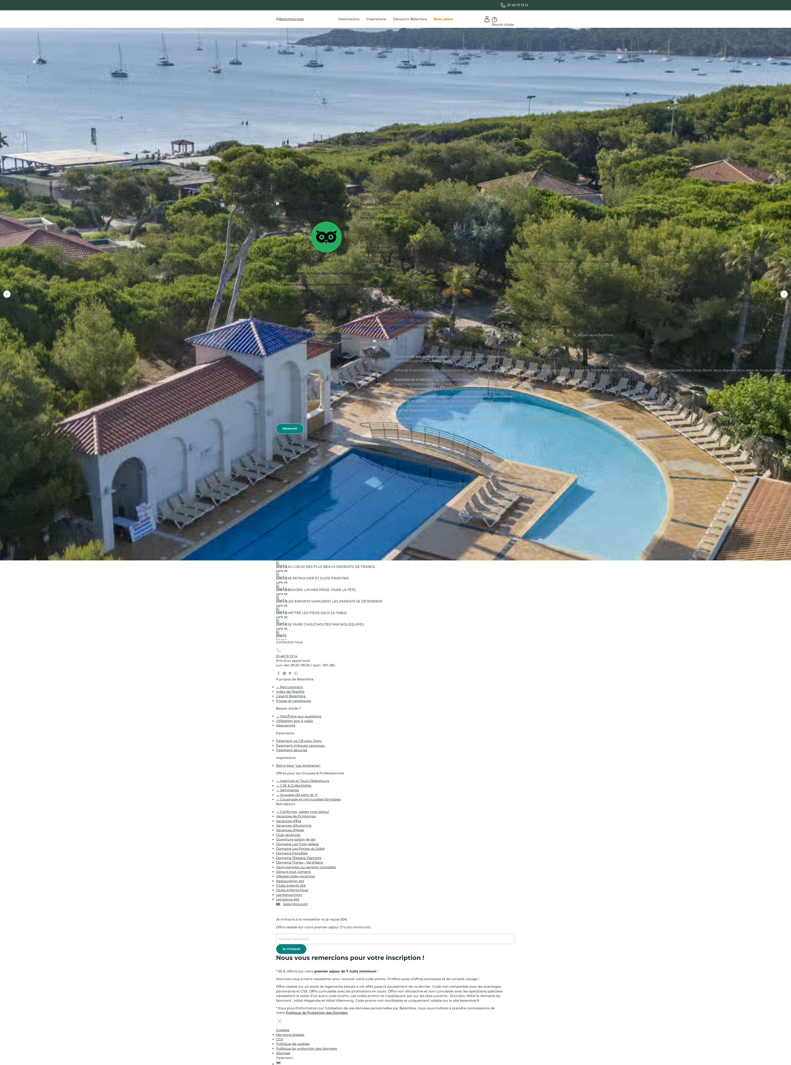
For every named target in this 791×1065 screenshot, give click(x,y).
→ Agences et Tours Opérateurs (302, 781)
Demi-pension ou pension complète (306, 867)
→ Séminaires (287, 790)
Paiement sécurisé (291, 750)
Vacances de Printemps (296, 816)
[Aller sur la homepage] (281, 636)
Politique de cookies (293, 1044)
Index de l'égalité (290, 692)
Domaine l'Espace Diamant (299, 858)
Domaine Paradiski (292, 853)
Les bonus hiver (289, 895)
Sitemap (283, 1053)
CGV (279, 1039)
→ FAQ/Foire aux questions (298, 716)
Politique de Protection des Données (317, 1013)
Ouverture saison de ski (295, 839)
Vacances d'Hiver (290, 830)
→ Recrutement (289, 687)
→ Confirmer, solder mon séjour (302, 812)
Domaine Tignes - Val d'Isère (299, 862)
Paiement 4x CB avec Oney (299, 741)
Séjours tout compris (293, 872)
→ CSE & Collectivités (294, 786)
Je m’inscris (291, 949)
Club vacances (288, 835)
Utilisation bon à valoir (295, 721)
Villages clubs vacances (295, 876)
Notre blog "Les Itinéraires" (298, 766)
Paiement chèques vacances (300, 746)
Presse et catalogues (293, 701)
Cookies (282, 1030)
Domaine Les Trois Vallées (297, 844)
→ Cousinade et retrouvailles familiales (308, 799)
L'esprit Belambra (291, 696)
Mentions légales (290, 1035)
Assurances (285, 725)
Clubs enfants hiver (292, 890)
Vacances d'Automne (293, 826)
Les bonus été (287, 899)
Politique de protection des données (306, 1049)
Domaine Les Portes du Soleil (300, 849)
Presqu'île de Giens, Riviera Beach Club (317, 209)
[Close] (368, 238)
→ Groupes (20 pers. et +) (296, 795)
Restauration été (290, 881)
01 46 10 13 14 (286, 656)
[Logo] (290, 19)
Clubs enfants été (291, 886)
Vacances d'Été (288, 821)
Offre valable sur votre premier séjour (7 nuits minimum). (323, 927)
